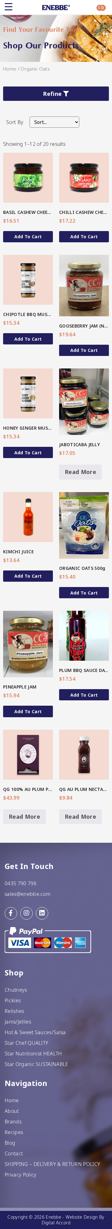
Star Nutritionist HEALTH (33, 1053)
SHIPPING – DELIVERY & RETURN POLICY (52, 1164)
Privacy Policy (20, 1174)
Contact (14, 1153)
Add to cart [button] (28, 236)
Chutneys (16, 989)
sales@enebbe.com (27, 894)
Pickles (13, 1000)
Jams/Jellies (18, 1021)
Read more (80, 472)
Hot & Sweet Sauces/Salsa (35, 1032)
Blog (10, 1142)
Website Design (82, 1217)
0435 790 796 (20, 883)
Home (9, 69)
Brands (13, 1121)
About (12, 1111)
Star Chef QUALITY (26, 1042)
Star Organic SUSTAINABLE (36, 1064)
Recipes (14, 1132)
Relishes (14, 1011)
